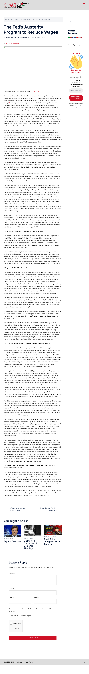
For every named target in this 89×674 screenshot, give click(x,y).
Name (11, 589)
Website (36, 598)
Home (7, 19)
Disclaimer (19, 662)
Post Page (14, 19)
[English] (74, 37)
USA (43, 37)
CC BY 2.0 (35, 91)
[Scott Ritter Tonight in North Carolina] (53, 529)
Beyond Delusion (12, 541)
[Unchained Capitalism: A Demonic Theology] (33, 530)
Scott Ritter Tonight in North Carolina (52, 541)
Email (11, 598)
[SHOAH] (16, 5)
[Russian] (77, 37)
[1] (9, 103)
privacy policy (73, 105)
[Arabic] (69, 37)
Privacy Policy (28, 662)
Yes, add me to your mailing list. (21, 616)
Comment (12, 573)
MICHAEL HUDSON (12, 43)
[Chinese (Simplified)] (71, 37)
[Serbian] (79, 37)
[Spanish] (81, 37)
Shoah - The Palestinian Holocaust (17, 37)
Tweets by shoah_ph (75, 45)
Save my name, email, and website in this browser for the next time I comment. (31, 610)
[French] (76, 37)
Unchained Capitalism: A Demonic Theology (30, 545)
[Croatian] (72, 37)
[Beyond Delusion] (12, 531)
